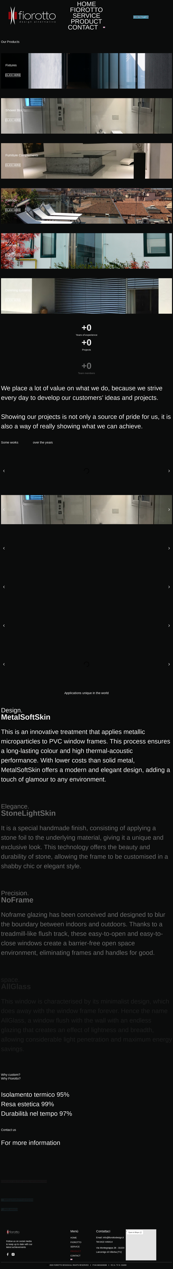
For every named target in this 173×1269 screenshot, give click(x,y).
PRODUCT (86, 21)
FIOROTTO (86, 10)
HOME (86, 4)
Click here (13, 120)
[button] (3, 471)
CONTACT (83, 27)
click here (13, 165)
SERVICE (86, 16)
